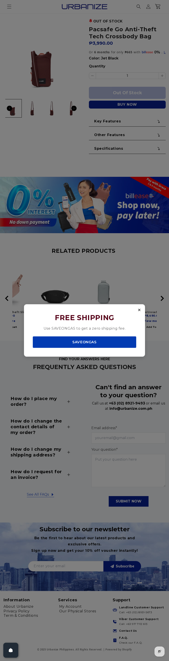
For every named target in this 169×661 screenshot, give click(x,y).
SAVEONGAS (84, 342)
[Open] (10, 650)
